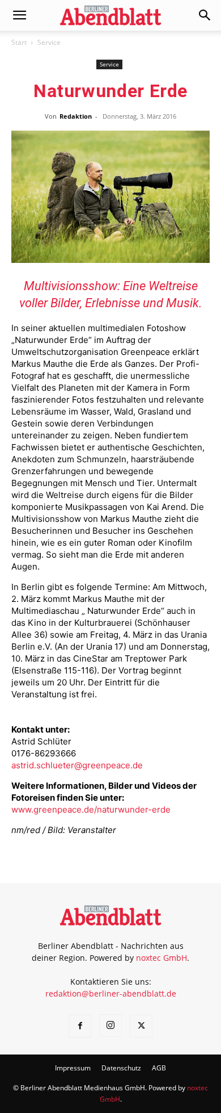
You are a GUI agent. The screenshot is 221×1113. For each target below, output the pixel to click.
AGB (159, 1068)
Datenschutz (121, 1068)
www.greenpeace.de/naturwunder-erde (91, 809)
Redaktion (76, 116)
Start (19, 42)
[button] (19, 15)
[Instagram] (110, 1025)
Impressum (73, 1068)
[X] (141, 1026)
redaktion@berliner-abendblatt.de (110, 993)
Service (49, 42)
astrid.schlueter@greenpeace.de (77, 765)
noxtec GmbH (161, 957)
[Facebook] (80, 1026)
